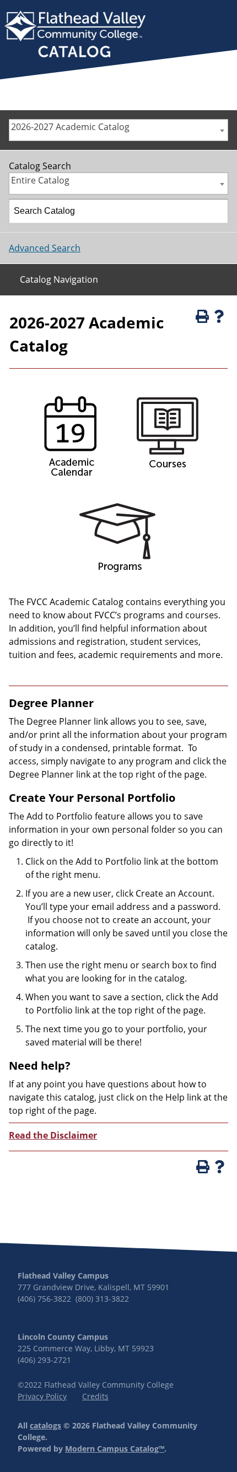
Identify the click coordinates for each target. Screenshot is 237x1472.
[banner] (75, 35)
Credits (95, 1396)
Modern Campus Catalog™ (114, 1448)
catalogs (45, 1425)
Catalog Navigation (59, 279)
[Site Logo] (75, 35)
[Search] (216, 211)
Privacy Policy (42, 1396)
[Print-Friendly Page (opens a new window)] (201, 316)
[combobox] (118, 130)
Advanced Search (44, 248)
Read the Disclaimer (53, 1135)
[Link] (68, 481)
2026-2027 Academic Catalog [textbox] (70, 127)
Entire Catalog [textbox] (40, 180)
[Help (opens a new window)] (218, 316)
